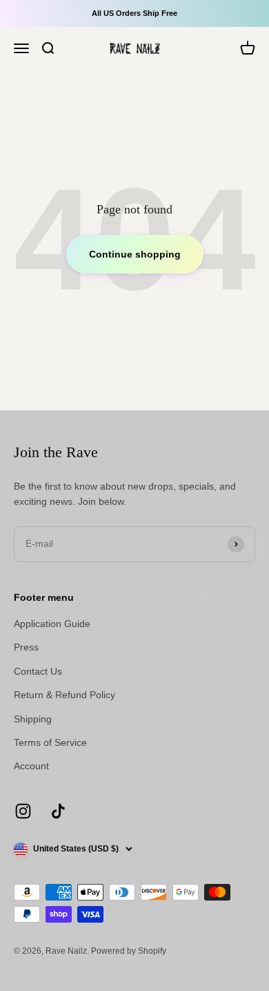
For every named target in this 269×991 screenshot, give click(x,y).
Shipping (33, 718)
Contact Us (38, 671)
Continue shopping (135, 254)
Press (26, 647)
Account (31, 765)
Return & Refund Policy (64, 694)
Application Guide (52, 623)
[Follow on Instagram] (23, 811)
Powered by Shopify (128, 951)
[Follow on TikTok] (58, 811)
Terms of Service (50, 742)
